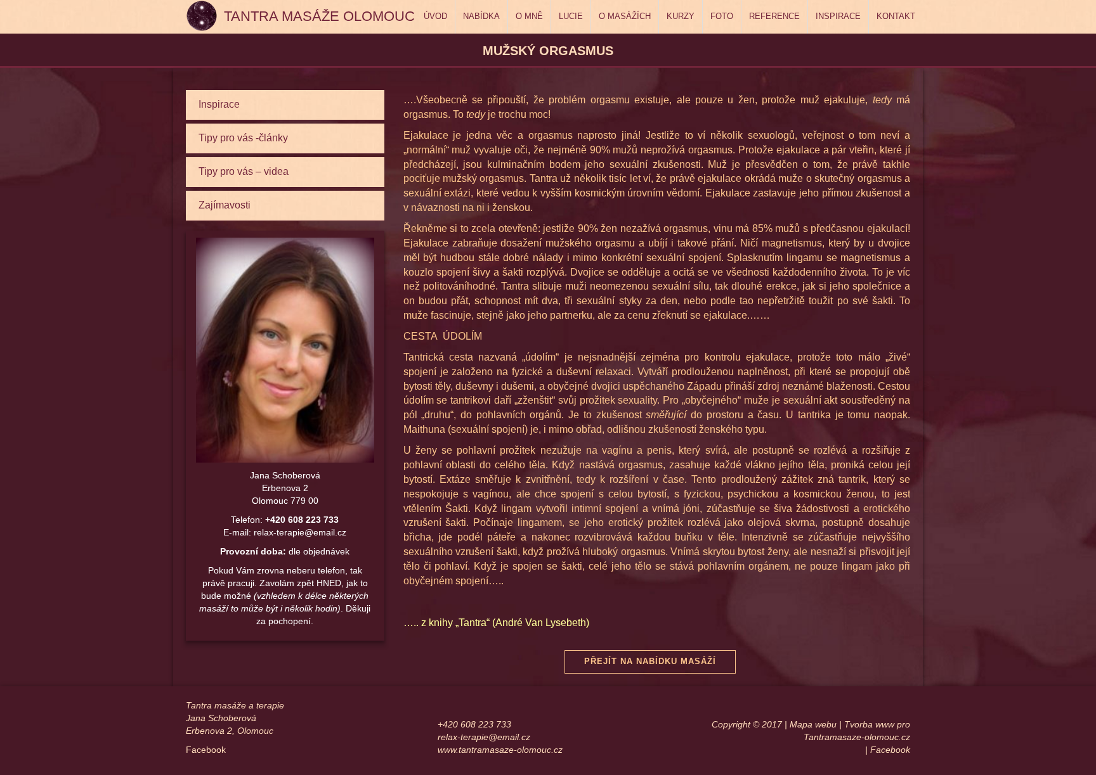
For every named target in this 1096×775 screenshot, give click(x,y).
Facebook (206, 750)
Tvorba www (869, 724)
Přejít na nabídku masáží (650, 661)
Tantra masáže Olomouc (319, 16)
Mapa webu (813, 724)
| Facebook (887, 750)
